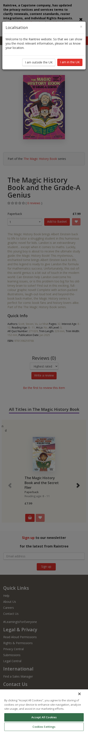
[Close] (79, 694)
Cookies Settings (43, 727)
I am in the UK (70, 62)
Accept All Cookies (44, 717)
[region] (44, 710)
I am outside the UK (39, 62)
